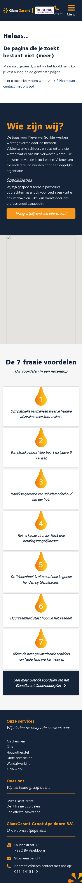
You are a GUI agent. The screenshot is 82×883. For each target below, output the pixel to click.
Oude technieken (19, 758)
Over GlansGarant (20, 801)
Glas (10, 746)
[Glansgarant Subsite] (28, 10)
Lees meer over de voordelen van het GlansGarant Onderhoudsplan (41, 683)
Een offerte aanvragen (23, 812)
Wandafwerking (18, 763)
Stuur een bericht (27, 858)
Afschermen (16, 741)
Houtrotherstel (18, 752)
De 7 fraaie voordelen (23, 806)
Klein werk (15, 769)
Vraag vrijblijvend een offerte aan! (41, 213)
